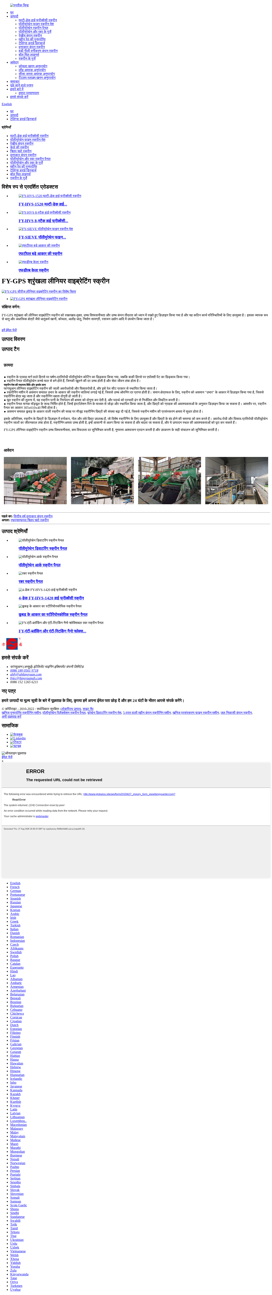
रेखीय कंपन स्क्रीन (30, 35)
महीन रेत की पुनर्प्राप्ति (32, 39)
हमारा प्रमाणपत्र (29, 93)
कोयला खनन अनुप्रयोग (33, 66)
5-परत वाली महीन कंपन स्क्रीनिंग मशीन (147, 712)
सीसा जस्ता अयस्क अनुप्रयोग (37, 74)
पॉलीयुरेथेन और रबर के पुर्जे (35, 31)
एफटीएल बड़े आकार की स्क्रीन (40, 253)
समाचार (15, 81)
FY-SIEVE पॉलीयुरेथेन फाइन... (42, 237)
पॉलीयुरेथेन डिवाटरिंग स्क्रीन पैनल (43, 548)
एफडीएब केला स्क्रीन (34, 270)
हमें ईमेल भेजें (9, 330)
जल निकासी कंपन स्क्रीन (236, 712)
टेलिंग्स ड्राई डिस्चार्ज (32, 43)
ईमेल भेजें (7, 757)
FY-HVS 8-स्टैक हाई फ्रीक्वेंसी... (43, 221)
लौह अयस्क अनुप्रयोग (32, 70)
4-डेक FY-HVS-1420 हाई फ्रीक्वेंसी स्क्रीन (51, 598)
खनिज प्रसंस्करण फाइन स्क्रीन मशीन (196, 712)
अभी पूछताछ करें (11, 716)
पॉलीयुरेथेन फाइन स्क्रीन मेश (36, 24)
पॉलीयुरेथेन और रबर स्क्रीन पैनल (30, 159)
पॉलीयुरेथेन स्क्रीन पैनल (33, 28)
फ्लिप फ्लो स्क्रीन (20, 151)
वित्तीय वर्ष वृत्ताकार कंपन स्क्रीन (33, 516)
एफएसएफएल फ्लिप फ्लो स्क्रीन (30, 520)
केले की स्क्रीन (19, 147)
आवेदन (14, 62)
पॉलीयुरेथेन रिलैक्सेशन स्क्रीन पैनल (64, 712)
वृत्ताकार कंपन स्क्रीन (32, 47)
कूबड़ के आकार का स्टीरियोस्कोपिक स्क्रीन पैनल (53, 614)
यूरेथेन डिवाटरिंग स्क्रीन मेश (104, 712)
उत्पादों (14, 16)
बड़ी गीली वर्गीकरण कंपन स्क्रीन (38, 51)
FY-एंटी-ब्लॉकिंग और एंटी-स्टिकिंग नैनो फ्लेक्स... (52, 631)
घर (12, 12)
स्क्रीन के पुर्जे (27, 58)
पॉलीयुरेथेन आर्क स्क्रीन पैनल (39, 565)
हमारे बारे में (16, 89)
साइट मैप (88, 709)
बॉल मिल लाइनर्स (29, 54)
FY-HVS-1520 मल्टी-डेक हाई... (43, 204)
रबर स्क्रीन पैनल (31, 581)
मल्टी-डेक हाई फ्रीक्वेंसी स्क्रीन (38, 20)
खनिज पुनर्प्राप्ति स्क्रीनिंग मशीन (21, 712)
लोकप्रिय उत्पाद (71, 709)
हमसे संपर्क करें (19, 97)
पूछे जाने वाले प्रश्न (21, 85)
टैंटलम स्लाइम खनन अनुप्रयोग (37, 77)
